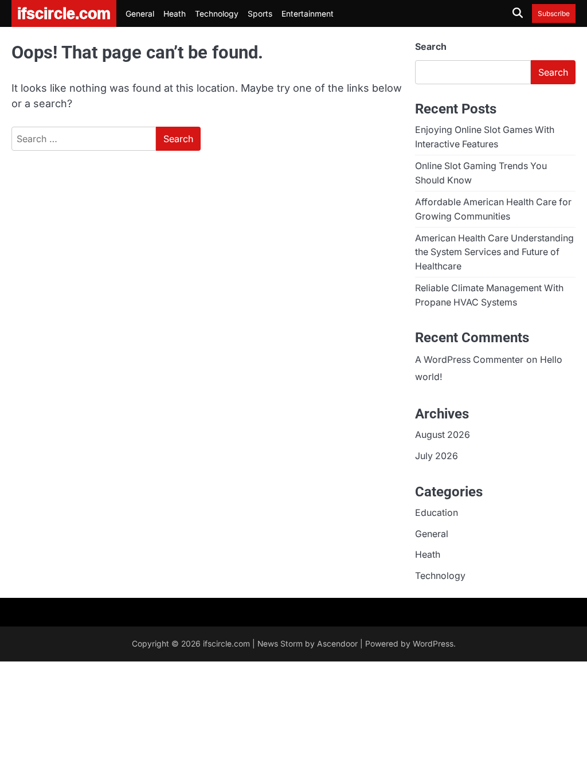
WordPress (433, 643)
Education (436, 512)
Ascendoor (337, 643)
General (140, 13)
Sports (260, 13)
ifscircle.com (226, 643)
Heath (174, 13)
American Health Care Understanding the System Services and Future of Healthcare (494, 252)
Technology (216, 13)
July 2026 (436, 456)
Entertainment (307, 13)
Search (431, 46)
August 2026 (442, 434)
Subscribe (554, 13)
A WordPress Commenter (469, 359)
